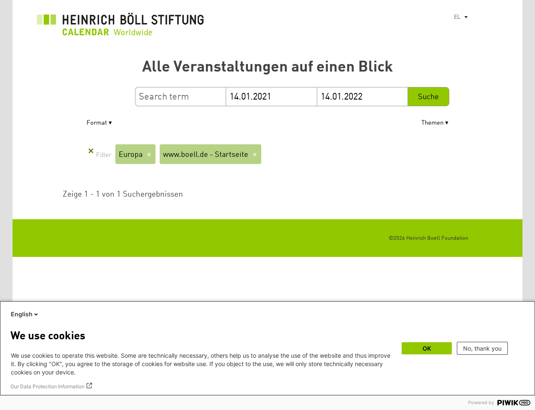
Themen (432, 123)
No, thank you (482, 348)
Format (97, 123)
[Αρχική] (120, 26)
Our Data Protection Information (47, 386)
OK (427, 348)
